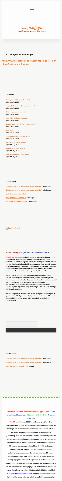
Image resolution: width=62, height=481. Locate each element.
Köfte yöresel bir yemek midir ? (18, 100)
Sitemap (25, 64)
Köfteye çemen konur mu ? (16, 112)
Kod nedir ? (10, 130)
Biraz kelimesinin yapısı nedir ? (18, 154)
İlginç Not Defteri (32, 28)
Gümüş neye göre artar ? (15, 148)
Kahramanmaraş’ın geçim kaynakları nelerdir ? (24, 186)
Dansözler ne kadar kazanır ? (17, 118)
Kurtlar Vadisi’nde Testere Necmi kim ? (21, 124)
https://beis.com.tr (11, 64)
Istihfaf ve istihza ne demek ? (17, 201)
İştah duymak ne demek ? (16, 194)
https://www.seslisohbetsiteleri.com (19, 61)
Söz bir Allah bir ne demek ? (17, 142)
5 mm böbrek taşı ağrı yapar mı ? (18, 136)
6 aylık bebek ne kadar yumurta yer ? (20, 106)
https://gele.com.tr (47, 61)
